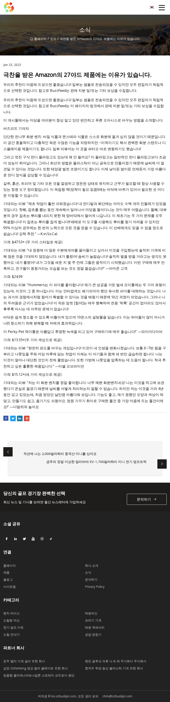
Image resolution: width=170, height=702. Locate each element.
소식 (53, 39)
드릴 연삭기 (11, 634)
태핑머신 (91, 613)
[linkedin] (15, 539)
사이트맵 (9, 586)
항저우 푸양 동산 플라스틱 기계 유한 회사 (114, 668)
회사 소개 (91, 565)
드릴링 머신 (11, 620)
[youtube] (33, 539)
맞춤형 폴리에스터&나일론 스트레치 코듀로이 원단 (38, 675)
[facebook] (6, 539)
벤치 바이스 (11, 613)
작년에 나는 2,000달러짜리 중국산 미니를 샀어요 (60, 453)
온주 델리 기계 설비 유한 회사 (24, 661)
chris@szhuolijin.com (117, 696)
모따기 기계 (93, 620)
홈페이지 (40, 39)
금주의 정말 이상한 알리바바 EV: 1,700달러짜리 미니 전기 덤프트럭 (96, 461)
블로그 (8, 579)
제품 (6, 572)
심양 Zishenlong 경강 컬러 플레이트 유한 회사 (35, 668)
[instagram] (42, 539)
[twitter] (24, 539)
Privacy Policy (94, 586)
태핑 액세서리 (94, 627)
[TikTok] (51, 539)
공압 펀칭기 (93, 634)
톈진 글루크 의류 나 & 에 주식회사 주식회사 (115, 661)
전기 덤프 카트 (13, 627)
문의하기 (144, 499)
